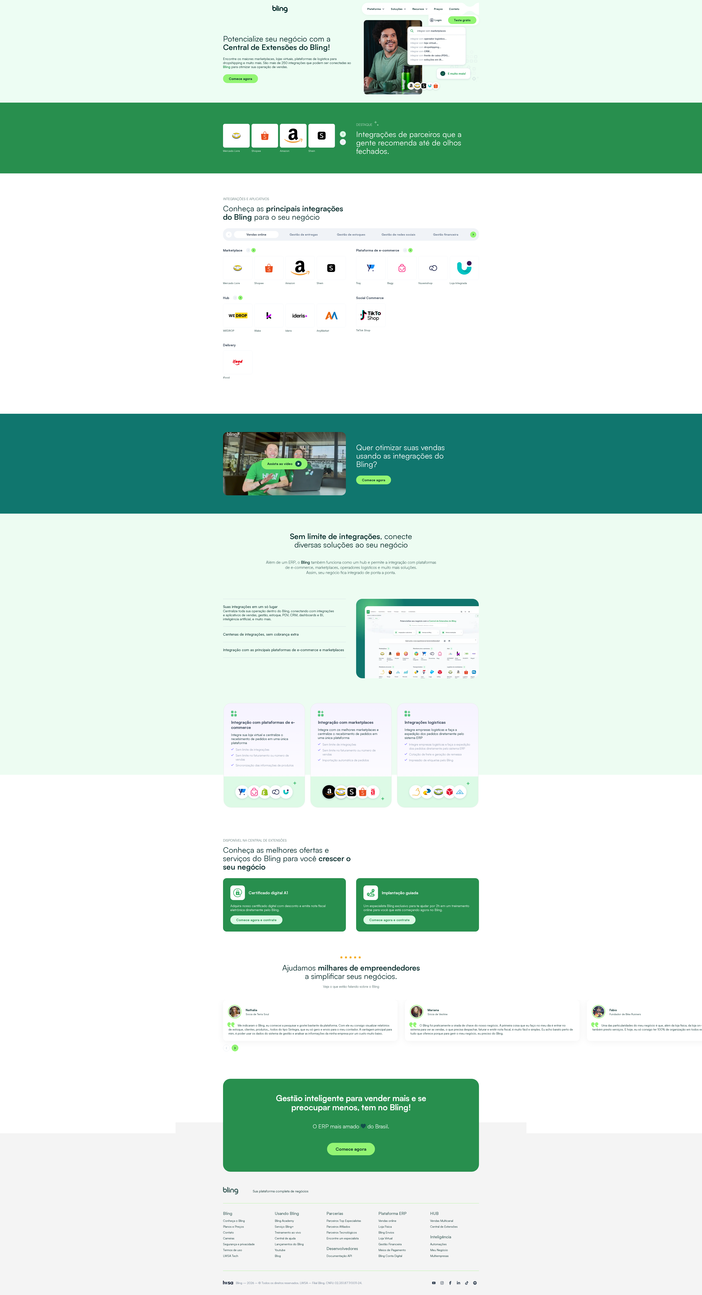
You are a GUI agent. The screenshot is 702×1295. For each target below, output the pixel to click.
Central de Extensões (444, 1226)
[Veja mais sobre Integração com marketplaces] (351, 755)
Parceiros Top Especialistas (344, 1221)
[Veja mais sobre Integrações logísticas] (437, 755)
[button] (343, 134)
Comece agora (240, 79)
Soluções (396, 8)
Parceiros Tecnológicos (342, 1232)
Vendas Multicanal (441, 1221)
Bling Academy (284, 1221)
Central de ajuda (285, 1238)
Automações (438, 1244)
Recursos (418, 8)
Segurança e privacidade (239, 1244)
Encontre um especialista (343, 1238)
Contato (454, 8)
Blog (278, 1256)
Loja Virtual (385, 1238)
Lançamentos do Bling (289, 1244)
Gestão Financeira (390, 1244)
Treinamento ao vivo (288, 1232)
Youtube (280, 1250)
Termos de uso (232, 1250)
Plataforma (374, 8)
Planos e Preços (233, 1226)
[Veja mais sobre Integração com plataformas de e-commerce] (264, 755)
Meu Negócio (439, 1250)
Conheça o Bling (234, 1221)
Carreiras (228, 1238)
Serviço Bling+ (284, 1226)
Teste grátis (462, 20)
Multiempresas (439, 1256)
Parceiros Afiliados (338, 1226)
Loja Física (385, 1226)
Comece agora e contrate (256, 920)
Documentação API (339, 1256)
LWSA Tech (230, 1256)
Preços (438, 8)
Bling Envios (386, 1232)
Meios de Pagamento (392, 1250)
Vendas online (387, 1221)
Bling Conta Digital (390, 1256)
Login (438, 20)
